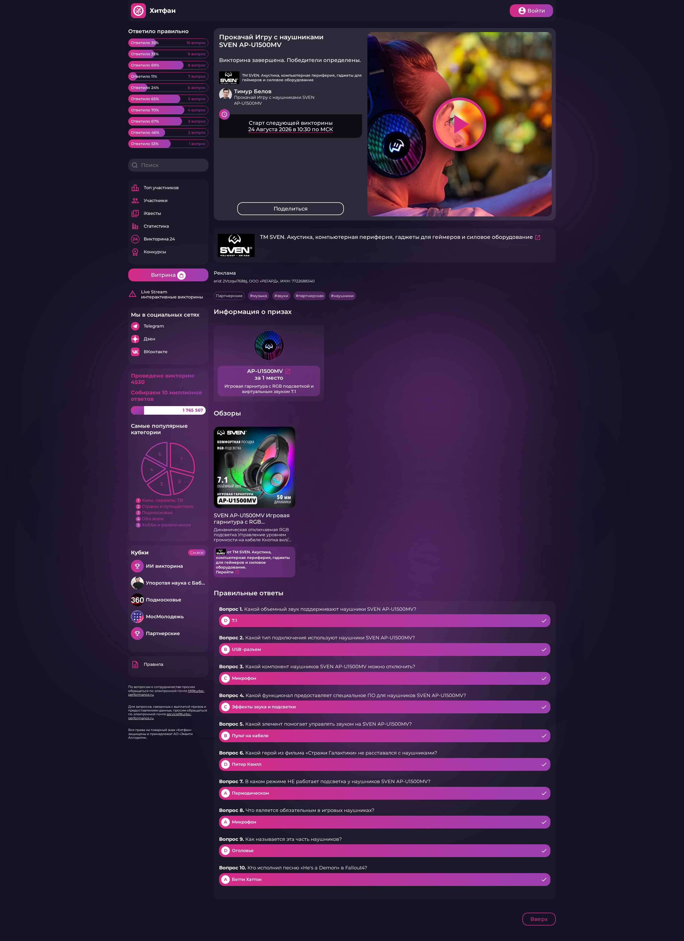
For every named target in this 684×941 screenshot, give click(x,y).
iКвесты (146, 213)
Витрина (167, 275)
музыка (260, 295)
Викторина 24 (154, 239)
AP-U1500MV (269, 371)
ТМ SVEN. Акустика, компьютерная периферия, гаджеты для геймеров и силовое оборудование (396, 237)
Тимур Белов (252, 91)
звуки (282, 295)
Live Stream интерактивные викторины (165, 294)
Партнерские (229, 295)
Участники (149, 200)
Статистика (150, 226)
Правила (147, 664)
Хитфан (163, 10)
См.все (197, 552)
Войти (536, 10)
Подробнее (168, 326)
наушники (344, 295)
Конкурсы (148, 252)
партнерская (311, 295)
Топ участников (155, 188)
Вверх (539, 919)
